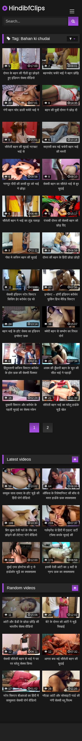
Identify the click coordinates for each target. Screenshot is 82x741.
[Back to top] (68, 727)
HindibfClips (26, 8)
